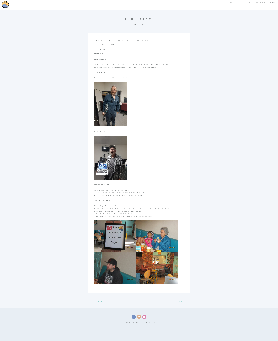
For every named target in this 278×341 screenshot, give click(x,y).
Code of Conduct (151, 322)
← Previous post (98, 301)
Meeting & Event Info (245, 2)
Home (232, 2)
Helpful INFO (260, 2)
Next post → (181, 301)
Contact (272, 2)
